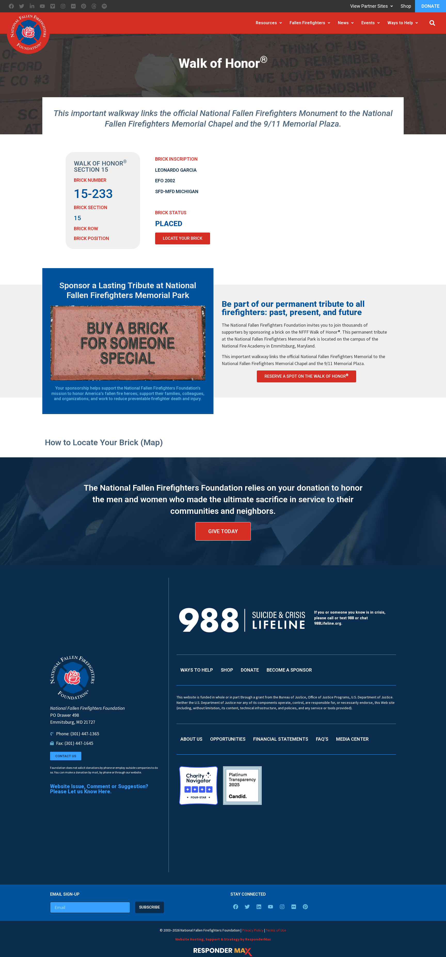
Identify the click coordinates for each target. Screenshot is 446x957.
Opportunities (227, 739)
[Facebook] (11, 6)
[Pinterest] (83, 6)
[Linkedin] (259, 907)
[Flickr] (73, 6)
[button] (432, 23)
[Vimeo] (52, 6)
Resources (266, 22)
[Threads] (94, 6)
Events (368, 22)
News (343, 22)
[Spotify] (104, 6)
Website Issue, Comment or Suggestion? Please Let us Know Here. (99, 789)
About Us (191, 739)
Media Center (352, 739)
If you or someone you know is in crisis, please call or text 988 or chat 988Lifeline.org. (349, 618)
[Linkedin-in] (32, 6)
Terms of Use (276, 930)
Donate (430, 6)
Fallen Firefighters (307, 22)
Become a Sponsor (289, 670)
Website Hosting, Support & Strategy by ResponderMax (223, 939)
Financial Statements (280, 739)
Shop (406, 6)
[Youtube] (42, 6)
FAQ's (322, 739)
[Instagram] (63, 6)
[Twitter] (22, 6)
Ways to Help (400, 22)
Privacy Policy (253, 930)
